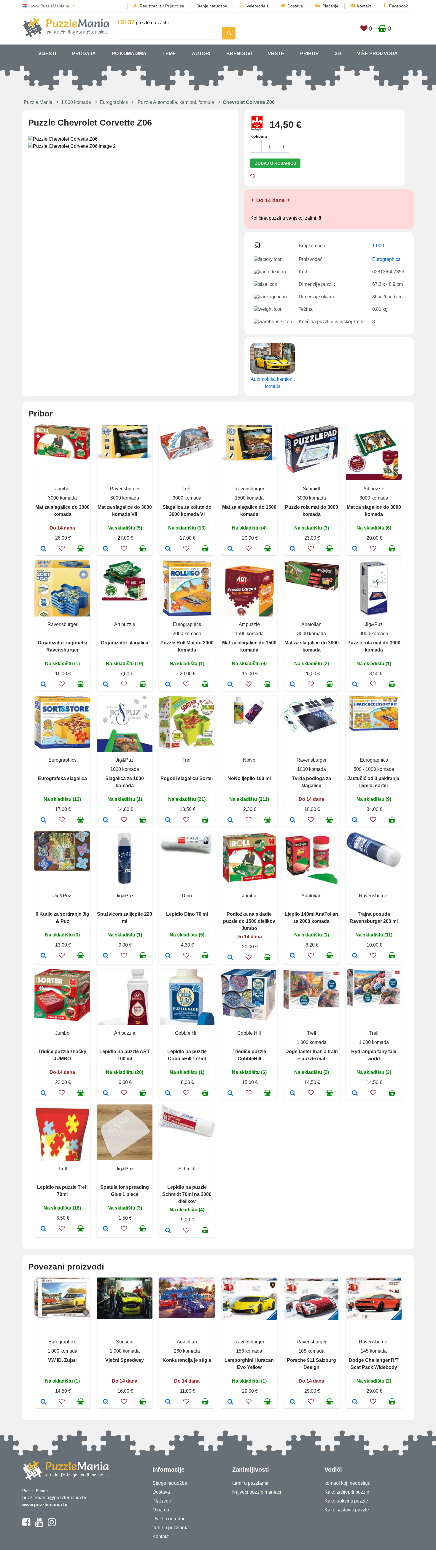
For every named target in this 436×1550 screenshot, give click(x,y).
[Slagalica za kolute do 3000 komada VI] (168, 549)
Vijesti (47, 53)
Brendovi (239, 53)
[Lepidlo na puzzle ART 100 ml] (106, 1093)
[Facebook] (26, 1524)
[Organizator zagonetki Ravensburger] (43, 685)
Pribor (309, 53)
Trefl (187, 488)
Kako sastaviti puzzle (346, 1509)
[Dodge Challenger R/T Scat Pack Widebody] (355, 1402)
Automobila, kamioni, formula (273, 383)
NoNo (249, 760)
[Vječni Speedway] (106, 1402)
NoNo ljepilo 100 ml (249, 778)
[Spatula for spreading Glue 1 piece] (106, 1229)
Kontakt (364, 6)
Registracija (151, 6)
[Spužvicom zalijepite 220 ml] (106, 956)
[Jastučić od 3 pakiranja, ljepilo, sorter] (355, 820)
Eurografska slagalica (62, 778)
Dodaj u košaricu (275, 163)
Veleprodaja (257, 6)
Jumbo (62, 488)
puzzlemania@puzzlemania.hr (54, 1497)
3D (338, 53)
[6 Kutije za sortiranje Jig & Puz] (43, 956)
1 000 (378, 245)
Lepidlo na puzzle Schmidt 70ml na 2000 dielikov (186, 1194)
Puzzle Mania (38, 102)
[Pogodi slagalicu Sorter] (168, 820)
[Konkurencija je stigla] (168, 1402)
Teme (169, 53)
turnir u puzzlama (170, 1527)
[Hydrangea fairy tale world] (355, 1093)
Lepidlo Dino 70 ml (187, 914)
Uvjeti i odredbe (169, 1518)
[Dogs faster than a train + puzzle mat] (292, 1093)
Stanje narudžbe (211, 6)
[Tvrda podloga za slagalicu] (292, 820)
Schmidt (311, 488)
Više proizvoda (377, 53)
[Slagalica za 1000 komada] (106, 820)
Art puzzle (373, 488)
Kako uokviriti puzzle (346, 1500)
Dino (187, 895)
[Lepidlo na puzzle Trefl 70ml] (43, 1229)
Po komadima (129, 53)
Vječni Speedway (124, 1360)
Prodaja (84, 53)
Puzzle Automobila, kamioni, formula (176, 102)
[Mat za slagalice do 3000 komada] (43, 549)
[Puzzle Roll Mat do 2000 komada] (168, 685)
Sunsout (124, 1341)
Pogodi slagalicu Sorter (186, 778)
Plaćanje (330, 6)
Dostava (295, 6)
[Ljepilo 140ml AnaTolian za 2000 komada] (292, 956)
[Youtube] (39, 1524)
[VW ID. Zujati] (43, 1402)
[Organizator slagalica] (106, 685)
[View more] (62, 457)
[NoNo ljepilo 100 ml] (230, 820)
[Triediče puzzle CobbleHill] (230, 1093)
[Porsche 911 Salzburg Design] (292, 1402)
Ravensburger (125, 488)
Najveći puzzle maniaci (256, 1491)
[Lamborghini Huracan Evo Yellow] (230, 1402)
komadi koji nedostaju (347, 1483)
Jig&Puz (374, 624)
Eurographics (114, 102)
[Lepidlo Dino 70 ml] (168, 956)
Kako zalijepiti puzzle (346, 1491)
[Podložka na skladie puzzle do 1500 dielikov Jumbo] (230, 958)
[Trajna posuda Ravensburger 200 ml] (355, 956)
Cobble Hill (187, 1033)
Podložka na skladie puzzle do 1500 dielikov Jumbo (249, 921)
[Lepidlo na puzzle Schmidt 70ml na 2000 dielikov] (168, 1231)
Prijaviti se (174, 6)
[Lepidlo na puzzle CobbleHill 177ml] (168, 1093)
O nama (160, 1509)
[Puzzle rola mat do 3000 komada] (292, 549)
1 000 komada (76, 102)
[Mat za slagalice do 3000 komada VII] (106, 549)
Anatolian (311, 624)
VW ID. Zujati (62, 1360)
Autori (201, 53)
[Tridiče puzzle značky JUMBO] (43, 1093)
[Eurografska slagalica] (43, 820)
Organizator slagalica (124, 642)
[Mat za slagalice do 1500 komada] (230, 549)
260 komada (187, 1351)
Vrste (276, 53)
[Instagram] (52, 1524)
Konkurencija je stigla (187, 1360)
